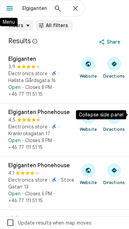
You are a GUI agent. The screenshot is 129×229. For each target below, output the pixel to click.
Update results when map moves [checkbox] (48, 223)
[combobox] (35, 8)
